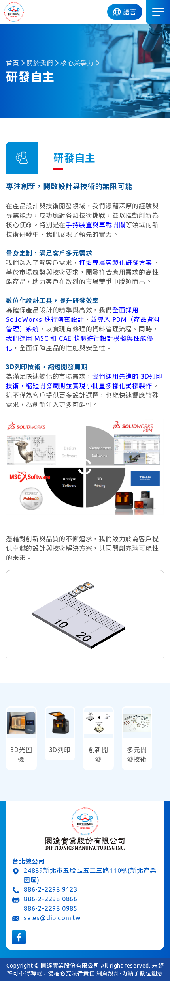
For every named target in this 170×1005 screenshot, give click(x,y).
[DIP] (14, 12)
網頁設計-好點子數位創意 (129, 973)
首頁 (12, 63)
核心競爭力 (77, 63)
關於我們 (39, 63)
